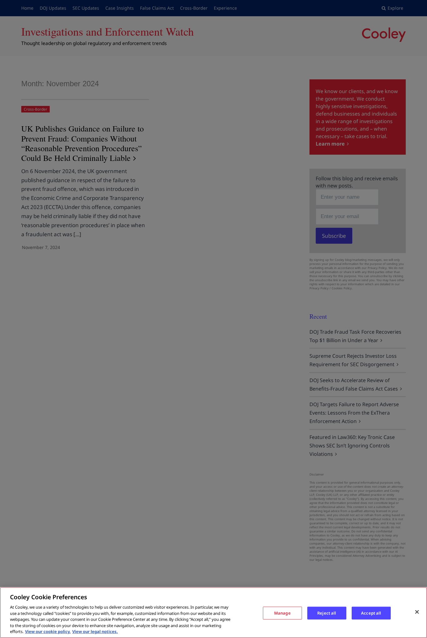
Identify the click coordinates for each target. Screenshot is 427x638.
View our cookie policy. (48, 631)
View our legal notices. (95, 631)
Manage (282, 613)
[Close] (417, 612)
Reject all (326, 613)
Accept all (371, 613)
